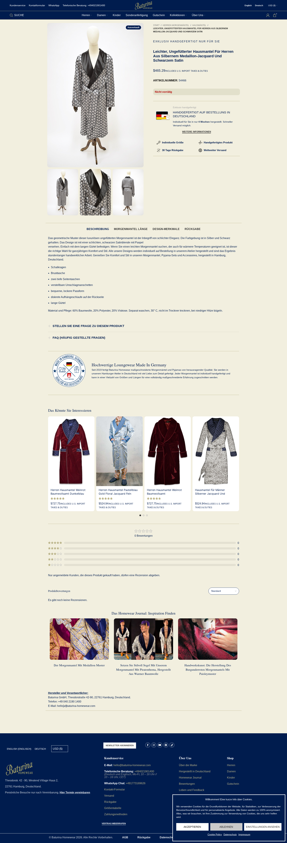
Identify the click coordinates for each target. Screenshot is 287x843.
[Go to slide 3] (147, 515)
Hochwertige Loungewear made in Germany (129, 364)
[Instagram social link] (153, 745)
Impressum (244, 834)
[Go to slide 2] (143, 515)
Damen (231, 771)
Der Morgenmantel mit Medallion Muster (79, 665)
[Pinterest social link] (165, 745)
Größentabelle (112, 808)
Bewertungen (187, 783)
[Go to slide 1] (140, 515)
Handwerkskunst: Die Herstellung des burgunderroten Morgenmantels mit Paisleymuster (207, 669)
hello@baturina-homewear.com (132, 765)
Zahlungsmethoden (115, 814)
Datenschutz (230, 834)
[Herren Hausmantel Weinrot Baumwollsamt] (167, 451)
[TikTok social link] (171, 745)
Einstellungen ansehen (263, 826)
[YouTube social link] (159, 745)
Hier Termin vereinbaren (75, 792)
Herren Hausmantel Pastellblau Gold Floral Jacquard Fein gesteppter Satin (118, 493)
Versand (109, 795)
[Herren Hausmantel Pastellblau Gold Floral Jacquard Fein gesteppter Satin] (119, 451)
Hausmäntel (199, 25)
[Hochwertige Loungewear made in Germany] (69, 370)
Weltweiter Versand (215, 150)
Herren (231, 765)
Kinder (231, 777)
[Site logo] (143, 5)
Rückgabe (110, 801)
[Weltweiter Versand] (200, 150)
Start (156, 25)
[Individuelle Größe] (158, 143)
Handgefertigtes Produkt (218, 142)
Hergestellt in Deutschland (194, 771)
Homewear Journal (190, 777)
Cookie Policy (215, 834)
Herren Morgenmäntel (176, 25)
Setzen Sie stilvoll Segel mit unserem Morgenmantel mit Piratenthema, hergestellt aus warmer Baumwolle (143, 669)
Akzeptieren (192, 826)
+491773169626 (135, 783)
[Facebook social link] (147, 745)
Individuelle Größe (172, 142)
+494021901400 (144, 771)
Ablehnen (226, 826)
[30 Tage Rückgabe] (158, 150)
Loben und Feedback (191, 790)
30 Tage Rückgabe (172, 150)
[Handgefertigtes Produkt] (200, 143)
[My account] (268, 15)
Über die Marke (188, 765)
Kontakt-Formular (114, 789)
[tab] (98, 229)
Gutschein (233, 783)
